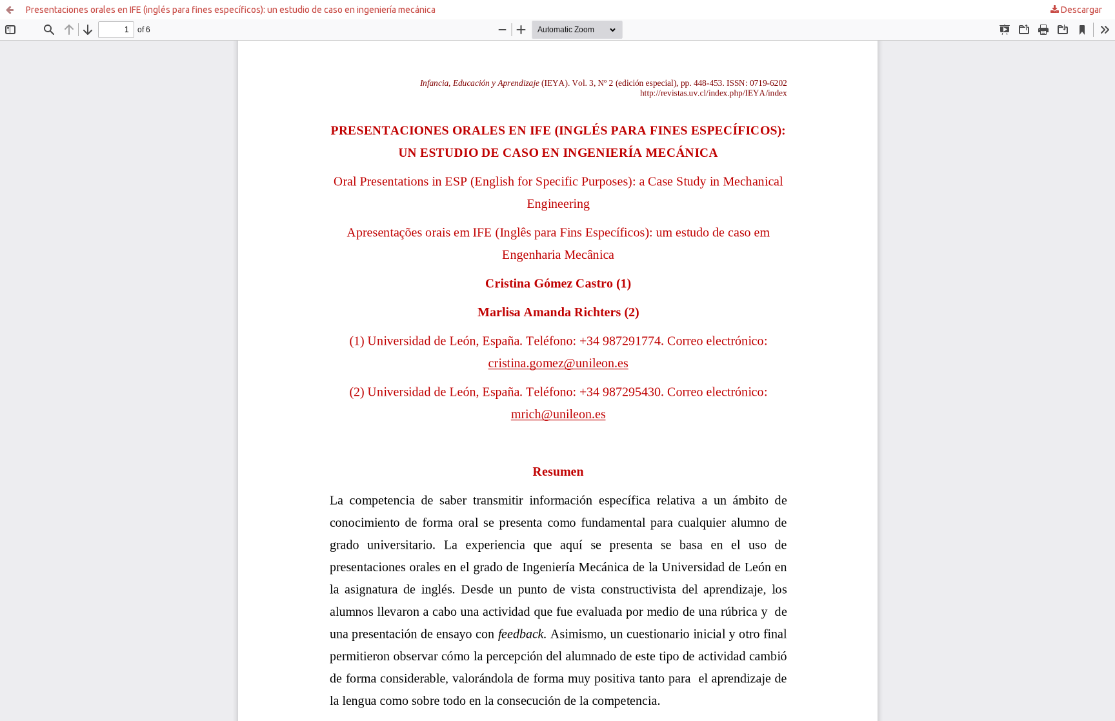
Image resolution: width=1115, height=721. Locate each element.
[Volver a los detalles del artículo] (9, 9)
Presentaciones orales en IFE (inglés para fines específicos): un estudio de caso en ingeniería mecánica (231, 10)
